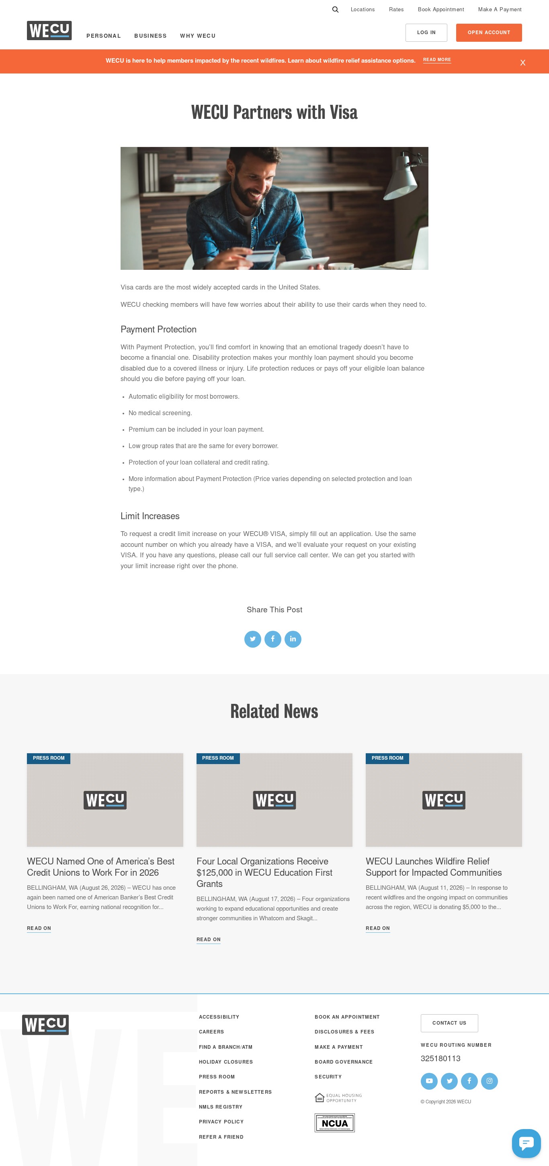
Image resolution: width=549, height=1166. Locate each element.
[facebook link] (272, 639)
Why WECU (198, 36)
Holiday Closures (226, 1062)
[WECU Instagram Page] (489, 1081)
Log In (426, 33)
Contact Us (449, 1023)
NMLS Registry (221, 1107)
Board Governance (344, 1062)
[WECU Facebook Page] (469, 1081)
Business (150, 36)
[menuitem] (363, 10)
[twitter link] (252, 639)
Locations (363, 10)
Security (328, 1077)
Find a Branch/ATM (226, 1048)
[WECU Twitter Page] (449, 1081)
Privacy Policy (221, 1122)
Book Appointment (441, 10)
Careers (212, 1032)
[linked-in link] (293, 639)
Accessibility (219, 1017)
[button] (526, 1143)
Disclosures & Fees (345, 1032)
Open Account (489, 33)
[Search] (335, 10)
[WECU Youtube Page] (429, 1081)
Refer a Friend (221, 1137)
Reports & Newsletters (235, 1093)
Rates (396, 10)
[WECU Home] (49, 33)
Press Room (217, 1077)
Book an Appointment (347, 1017)
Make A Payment (500, 10)
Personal (103, 36)
